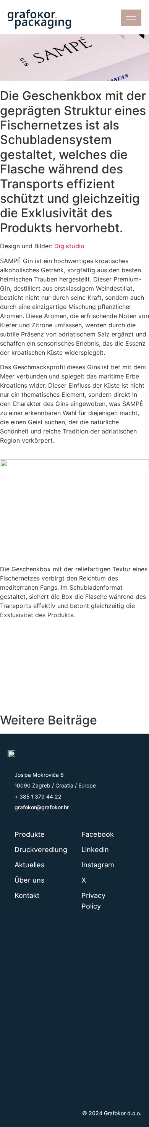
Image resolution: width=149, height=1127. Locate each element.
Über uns (30, 880)
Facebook (97, 834)
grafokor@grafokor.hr (42, 807)
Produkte (30, 834)
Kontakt (27, 895)
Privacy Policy (93, 900)
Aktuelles (30, 865)
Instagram (97, 865)
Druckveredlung (40, 850)
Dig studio (69, 246)
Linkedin (95, 850)
